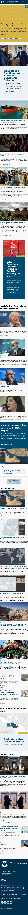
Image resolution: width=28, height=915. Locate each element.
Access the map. (7, 444)
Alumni (19, 898)
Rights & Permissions (19, 913)
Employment (3, 913)
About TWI (3, 898)
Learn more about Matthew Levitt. (12, 38)
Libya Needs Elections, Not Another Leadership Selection (12, 75)
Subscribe (3, 882)
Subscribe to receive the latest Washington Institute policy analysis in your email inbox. (14, 471)
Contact (2, 879)
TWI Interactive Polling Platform (14, 740)
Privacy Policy (11, 913)
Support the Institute (12, 898)
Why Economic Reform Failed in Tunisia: (13, 266)
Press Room (3, 880)
